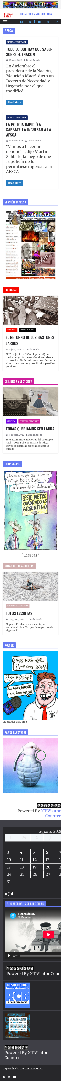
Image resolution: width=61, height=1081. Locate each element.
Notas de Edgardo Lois (17, 606)
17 (9, 867)
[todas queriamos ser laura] (30, 401)
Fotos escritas (19, 613)
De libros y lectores (29, 421)
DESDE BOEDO (33, 1068)
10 (9, 859)
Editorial (11, 330)
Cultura (11, 421)
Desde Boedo (33, 60)
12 (35, 859)
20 (48, 867)
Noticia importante (16, 42)
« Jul (9, 893)
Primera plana (27, 330)
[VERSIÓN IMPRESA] (30, 210)
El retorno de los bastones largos (30, 340)
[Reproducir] (9, 955)
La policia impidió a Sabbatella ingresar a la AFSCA (28, 129)
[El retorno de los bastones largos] (30, 310)
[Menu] (5, 21)
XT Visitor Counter (51, 813)
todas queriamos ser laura (36, 14)
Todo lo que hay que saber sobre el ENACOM (29, 51)
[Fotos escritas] (30, 586)
